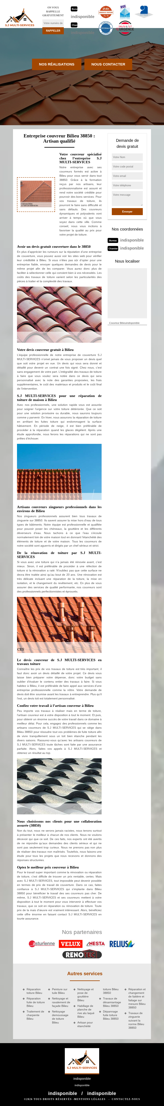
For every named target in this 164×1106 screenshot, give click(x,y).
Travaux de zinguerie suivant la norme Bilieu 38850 (136, 1020)
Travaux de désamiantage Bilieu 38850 (112, 1002)
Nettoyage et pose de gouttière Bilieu (85, 995)
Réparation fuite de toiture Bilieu (36, 1002)
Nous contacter (108, 64)
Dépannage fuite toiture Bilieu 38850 (111, 1015)
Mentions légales (90, 1099)
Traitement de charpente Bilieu (35, 1015)
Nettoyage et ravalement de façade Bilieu (61, 1002)
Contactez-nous (126, 1099)
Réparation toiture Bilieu (34, 991)
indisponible (82, 16)
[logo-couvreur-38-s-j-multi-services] (19, 18)
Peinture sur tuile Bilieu (59, 991)
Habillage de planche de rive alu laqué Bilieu (85, 1011)
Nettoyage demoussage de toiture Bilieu (60, 1017)
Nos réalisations (56, 64)
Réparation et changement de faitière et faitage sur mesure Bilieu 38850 (137, 998)
